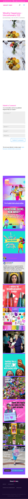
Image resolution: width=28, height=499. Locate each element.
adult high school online (15, 203)
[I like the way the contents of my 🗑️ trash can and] (14, 388)
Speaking (19, 487)
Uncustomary (7, 17)
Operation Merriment (9, 487)
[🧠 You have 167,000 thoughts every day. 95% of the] (14, 296)
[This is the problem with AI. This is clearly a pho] (14, 273)
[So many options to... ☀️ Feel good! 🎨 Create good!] (14, 319)
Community (11, 484)
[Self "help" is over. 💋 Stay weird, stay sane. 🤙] (14, 365)
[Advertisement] (14, 84)
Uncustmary (14, 481)
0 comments (22, 17)
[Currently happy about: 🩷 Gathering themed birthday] (14, 434)
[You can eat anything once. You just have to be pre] (14, 411)
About (4, 484)
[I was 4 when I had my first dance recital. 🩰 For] (14, 342)
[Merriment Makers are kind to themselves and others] (14, 457)
